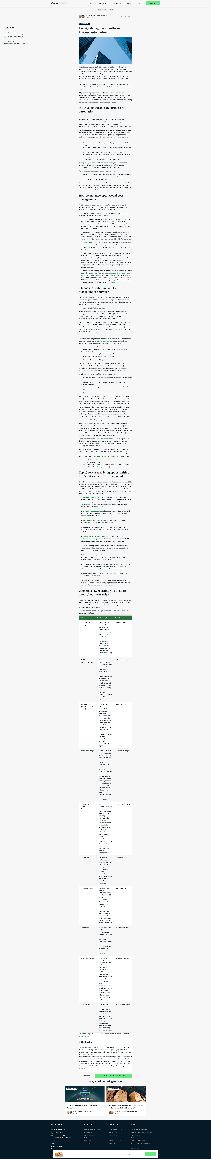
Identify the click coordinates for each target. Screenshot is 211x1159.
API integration (99, 464)
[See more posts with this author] (80, 16)
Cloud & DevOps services (138, 1140)
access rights (83, 1036)
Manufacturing (113, 1132)
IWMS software (100, 439)
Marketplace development (91, 1138)
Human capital (113, 1143)
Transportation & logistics (116, 1129)
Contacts (53, 1143)
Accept (150, 1154)
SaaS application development (92, 1129)
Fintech (111, 1138)
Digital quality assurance (137, 1135)
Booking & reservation (115, 1140)
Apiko (99, 9)
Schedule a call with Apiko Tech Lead (114, 1076)
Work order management (92, 555)
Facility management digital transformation (94, 163)
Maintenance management (93, 520)
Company (130, 3)
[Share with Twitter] (129, 17)
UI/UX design (134, 1138)
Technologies (87, 1143)
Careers (53, 1140)
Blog (139, 3)
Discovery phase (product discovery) (141, 1143)
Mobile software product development (141, 1132)
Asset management (90, 497)
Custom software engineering (139, 1129)
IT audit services (135, 1146)
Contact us (153, 3)
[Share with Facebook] (121, 17)
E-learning (111, 1146)
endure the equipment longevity (119, 564)
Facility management (114, 1135)
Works (92, 3)
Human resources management (94, 536)
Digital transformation (90, 1135)
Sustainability (88, 243)
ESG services (87, 1140)
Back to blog (86, 1076)
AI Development (88, 1132)
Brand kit (53, 1149)
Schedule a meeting (56, 1146)
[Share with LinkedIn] (125, 17)
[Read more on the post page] (85, 1094)
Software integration (136, 1148)
